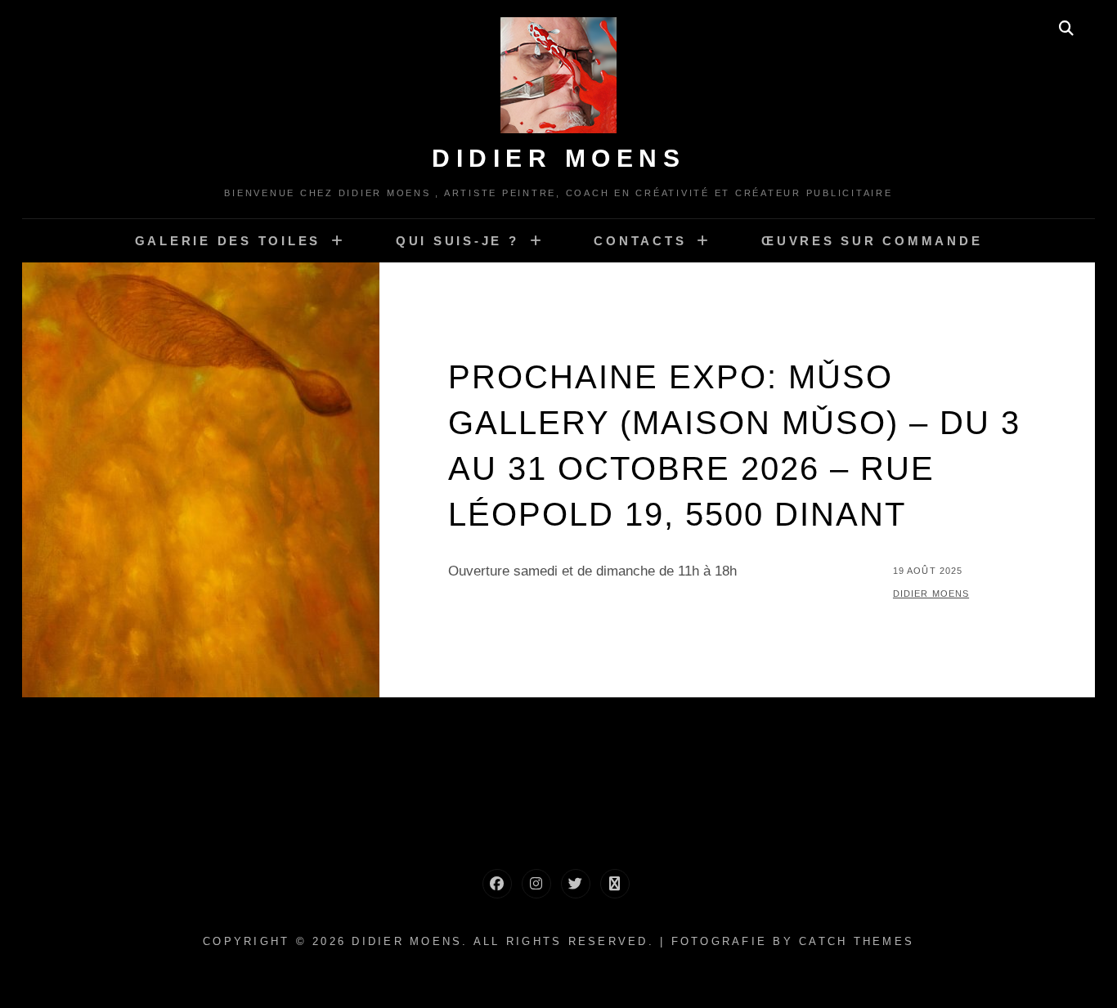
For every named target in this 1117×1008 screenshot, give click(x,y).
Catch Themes (856, 941)
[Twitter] (575, 883)
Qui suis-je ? (457, 241)
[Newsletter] (615, 883)
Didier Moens (558, 158)
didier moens (931, 593)
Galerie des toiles (228, 241)
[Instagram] (536, 883)
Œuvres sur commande (871, 241)
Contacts (640, 241)
